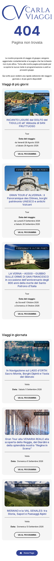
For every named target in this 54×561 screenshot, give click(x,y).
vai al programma (27, 154)
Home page (28, 553)
